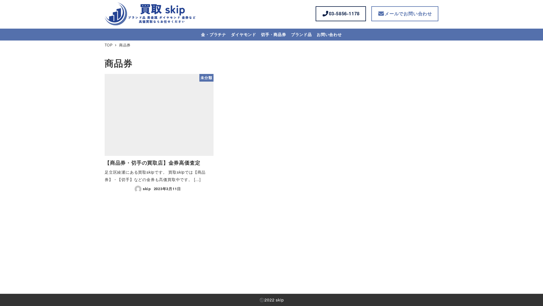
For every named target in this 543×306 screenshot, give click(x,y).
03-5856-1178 (344, 13)
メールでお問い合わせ (408, 13)
